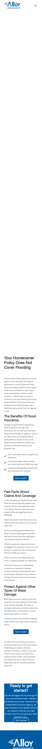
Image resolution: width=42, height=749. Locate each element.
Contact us (8, 618)
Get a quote (21, 478)
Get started (21, 720)
